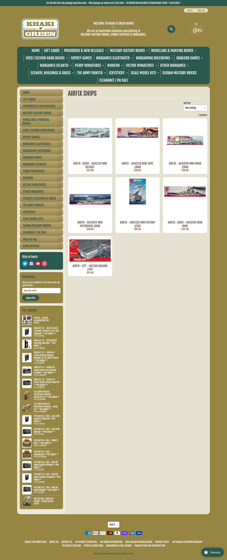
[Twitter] (25, 263)
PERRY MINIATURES (90, 66)
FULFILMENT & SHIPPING (86, 541)
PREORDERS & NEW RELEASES (85, 51)
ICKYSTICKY (118, 74)
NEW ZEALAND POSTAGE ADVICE (138, 541)
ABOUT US (53, 541)
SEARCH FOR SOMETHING (35, 541)
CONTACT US (66, 541)
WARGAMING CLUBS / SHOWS (119, 545)
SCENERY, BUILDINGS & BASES (52, 74)
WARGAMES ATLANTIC (56, 66)
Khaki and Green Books (112, 554)
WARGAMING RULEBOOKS (155, 59)
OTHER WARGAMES (174, 66)
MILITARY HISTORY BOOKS (129, 51)
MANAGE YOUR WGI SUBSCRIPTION (150, 545)
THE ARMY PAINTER (92, 74)
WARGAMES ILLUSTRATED (114, 59)
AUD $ (112, 524)
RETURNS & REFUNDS (71, 545)
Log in (190, 10)
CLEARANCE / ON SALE (113, 80)
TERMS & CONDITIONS (93, 545)
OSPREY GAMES (81, 58)
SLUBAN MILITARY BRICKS (179, 73)
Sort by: (187, 103)
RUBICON (115, 66)
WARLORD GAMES (190, 59)
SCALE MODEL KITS (145, 74)
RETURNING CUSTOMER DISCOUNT (187, 541)
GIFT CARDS (52, 50)
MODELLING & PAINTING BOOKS (174, 51)
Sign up (201, 10)
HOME (36, 50)
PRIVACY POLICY (162, 541)
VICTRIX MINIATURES (142, 66)
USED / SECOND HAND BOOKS (47, 59)
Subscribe (30, 297)
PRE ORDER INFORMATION (111, 541)
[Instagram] (44, 263)
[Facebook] (31, 263)
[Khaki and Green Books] (40, 29)
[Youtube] (38, 263)
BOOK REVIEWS (43, 247)
